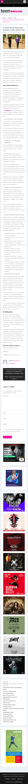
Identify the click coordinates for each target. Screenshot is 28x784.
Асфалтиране (6, 699)
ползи (10, 354)
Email (4, 418)
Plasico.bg (5, 683)
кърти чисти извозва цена (9, 700)
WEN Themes (18, 782)
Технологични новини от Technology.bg (12, 687)
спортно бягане (16, 354)
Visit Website (12, 363)
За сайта (7, 779)
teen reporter (18, 32)
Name (4, 413)
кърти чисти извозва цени (9, 691)
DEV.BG (5, 689)
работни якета (6, 702)
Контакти (13, 779)
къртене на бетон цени (8, 695)
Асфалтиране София (8, 693)
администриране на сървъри (10, 697)
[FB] (14, 5)
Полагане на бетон (7, 706)
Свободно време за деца (9, 704)
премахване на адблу (8, 721)
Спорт (6, 351)
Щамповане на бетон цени (9, 719)
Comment (5, 395)
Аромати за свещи (7, 717)
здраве (6, 354)
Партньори (20, 779)
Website (5, 424)
